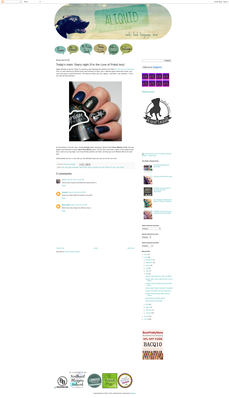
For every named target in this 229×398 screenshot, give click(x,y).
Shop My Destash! (148, 92)
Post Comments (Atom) (72, 252)
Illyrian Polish (83, 167)
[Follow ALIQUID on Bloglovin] (152, 68)
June (147, 271)
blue (66, 167)
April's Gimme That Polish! (154, 301)
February (149, 310)
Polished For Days (110, 167)
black (63, 167)
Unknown (65, 192)
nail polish (95, 167)
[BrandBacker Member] (62, 388)
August (148, 265)
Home (96, 248)
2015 (146, 257)
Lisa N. (64, 180)
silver (117, 167)
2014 (146, 316)
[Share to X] (85, 164)
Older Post (130, 248)
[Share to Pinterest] (89, 164)
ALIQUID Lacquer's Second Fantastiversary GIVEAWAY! (163, 212)
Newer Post (60, 248)
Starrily (122, 167)
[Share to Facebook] (87, 164)
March (148, 307)
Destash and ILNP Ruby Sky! (163, 176)
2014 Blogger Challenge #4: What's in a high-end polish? (163, 200)
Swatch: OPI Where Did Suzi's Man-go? (158, 291)
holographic (75, 167)
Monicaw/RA (66, 205)
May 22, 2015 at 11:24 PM (77, 192)
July (147, 268)
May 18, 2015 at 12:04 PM (75, 180)
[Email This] (80, 164)
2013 (146, 319)
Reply (64, 185)
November (149, 260)
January (148, 313)
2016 (146, 254)
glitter (69, 167)
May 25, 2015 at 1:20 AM (79, 205)
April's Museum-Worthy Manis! (155, 298)
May (147, 274)
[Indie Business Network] (125, 388)
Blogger (133, 393)
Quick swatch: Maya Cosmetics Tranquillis (159, 288)
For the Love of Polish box (125, 69)
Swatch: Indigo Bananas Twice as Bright (158, 276)
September (149, 262)
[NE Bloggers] (78, 388)
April (147, 304)
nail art (90, 167)
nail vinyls (101, 167)
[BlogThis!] (82, 164)
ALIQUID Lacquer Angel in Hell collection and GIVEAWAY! (162, 189)
